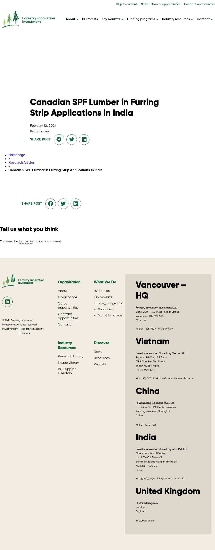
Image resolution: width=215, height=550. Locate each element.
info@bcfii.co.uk (145, 521)
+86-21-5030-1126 (146, 425)
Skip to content (126, 4)
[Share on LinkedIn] (84, 139)
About (70, 19)
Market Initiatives (109, 315)
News (144, 4)
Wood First (105, 309)
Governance (67, 297)
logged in (26, 241)
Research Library (70, 356)
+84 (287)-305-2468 (147, 379)
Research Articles (21, 162)
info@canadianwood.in (170, 478)
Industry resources (176, 19)
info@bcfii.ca (165, 329)
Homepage (16, 155)
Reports (100, 364)
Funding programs (141, 19)
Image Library (68, 362)
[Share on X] (71, 139)
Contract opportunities (199, 4)
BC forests (90, 19)
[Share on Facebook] (59, 139)
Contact (203, 19)
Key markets (111, 19)
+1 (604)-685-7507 (146, 329)
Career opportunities (166, 4)
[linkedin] (7, 302)
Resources (102, 358)
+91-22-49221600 (145, 479)
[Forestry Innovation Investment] (28, 26)
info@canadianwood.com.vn (177, 378)
